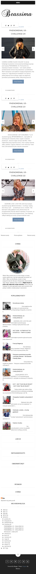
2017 (4, 548)
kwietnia (6, 541)
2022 (4, 510)
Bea (4, 498)
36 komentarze (10, 159)
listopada (7, 521)
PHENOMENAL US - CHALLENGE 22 (13, 530)
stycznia (6, 546)
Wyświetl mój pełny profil (8, 500)
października (8, 522)
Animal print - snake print (11, 532)
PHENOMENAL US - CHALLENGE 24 (13, 526)
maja (5, 539)
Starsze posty (31, 235)
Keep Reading (18, 81)
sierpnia (6, 533)
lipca (5, 535)
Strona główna (18, 235)
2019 (4, 515)
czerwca (7, 537)
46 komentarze (10, 228)
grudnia (6, 519)
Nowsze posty (5, 235)
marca (6, 543)
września (7, 524)
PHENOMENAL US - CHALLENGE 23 (13, 528)
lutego (6, 544)
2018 (4, 517)
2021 (4, 511)
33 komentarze (10, 90)
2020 (4, 513)
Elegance (24, 566)
